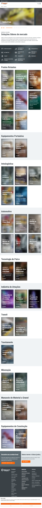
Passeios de (34, 298)
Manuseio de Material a (8, 60)
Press (6, 222)
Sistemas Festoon (14, 474)
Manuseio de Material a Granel (25, 485)
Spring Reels (13, 477)
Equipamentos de (21, 60)
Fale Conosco (25, 461)
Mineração (20, 381)
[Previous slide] (2, 27)
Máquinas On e (21, 270)
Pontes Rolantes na (33, 77)
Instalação (33, 471)
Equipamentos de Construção (24, 488)
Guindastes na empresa (7, 99)
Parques (19, 298)
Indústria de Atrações (25, 479)
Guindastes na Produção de (20, 78)
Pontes (7, 48)
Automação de (7, 193)
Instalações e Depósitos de (20, 330)
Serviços (34, 469)
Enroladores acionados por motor (13, 480)
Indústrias (24, 469)
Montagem (33, 242)
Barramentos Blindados (13, 472)
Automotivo (23, 476)
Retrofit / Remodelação (35, 482)
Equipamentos (21, 49)
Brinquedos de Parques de (7, 297)
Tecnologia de (21, 52)
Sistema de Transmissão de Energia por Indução (13, 485)
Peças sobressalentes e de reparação (36, 486)
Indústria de (34, 52)
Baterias (12, 491)
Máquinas (5, 270)
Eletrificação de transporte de (6, 329)
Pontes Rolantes (5, 78)
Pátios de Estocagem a (6, 407)
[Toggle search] (38, 3)
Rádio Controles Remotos (14, 494)
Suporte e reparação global (36, 480)
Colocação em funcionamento (34, 474)
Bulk (6, 119)
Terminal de (6, 146)
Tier (18, 244)
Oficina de (33, 222)
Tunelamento (24, 481)
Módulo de (5, 242)
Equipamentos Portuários (26, 473)
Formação (33, 478)
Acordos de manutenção (36, 483)
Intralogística (24, 474)
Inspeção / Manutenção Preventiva (35, 477)
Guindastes (19, 102)
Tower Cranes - (21, 118)
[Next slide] (3, 27)
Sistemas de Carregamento (13, 489)
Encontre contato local (7, 462)
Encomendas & (21, 175)
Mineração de (6, 381)
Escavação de (6, 353)
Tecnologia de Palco (25, 478)
